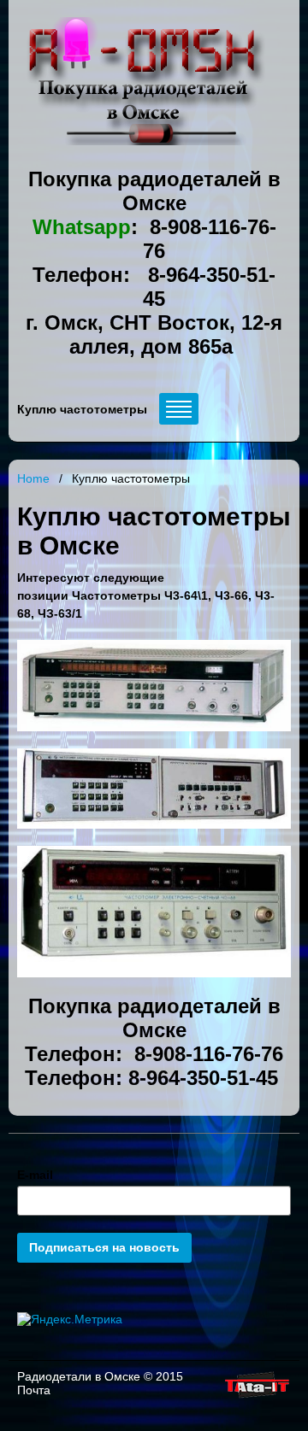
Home (33, 478)
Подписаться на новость (104, 1247)
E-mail (35, 1175)
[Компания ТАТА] (256, 1398)
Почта (33, 1390)
